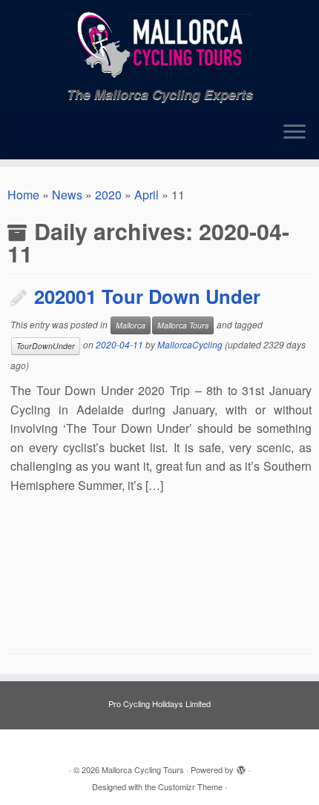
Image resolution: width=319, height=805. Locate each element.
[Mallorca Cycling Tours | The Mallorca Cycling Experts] (159, 43)
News (67, 194)
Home (23, 194)
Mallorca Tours (182, 325)
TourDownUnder (45, 345)
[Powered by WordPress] (241, 766)
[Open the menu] (294, 133)
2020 (108, 194)
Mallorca (130, 325)
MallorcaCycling (190, 344)
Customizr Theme (190, 786)
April (146, 194)
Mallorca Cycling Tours (143, 769)
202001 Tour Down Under (147, 296)
